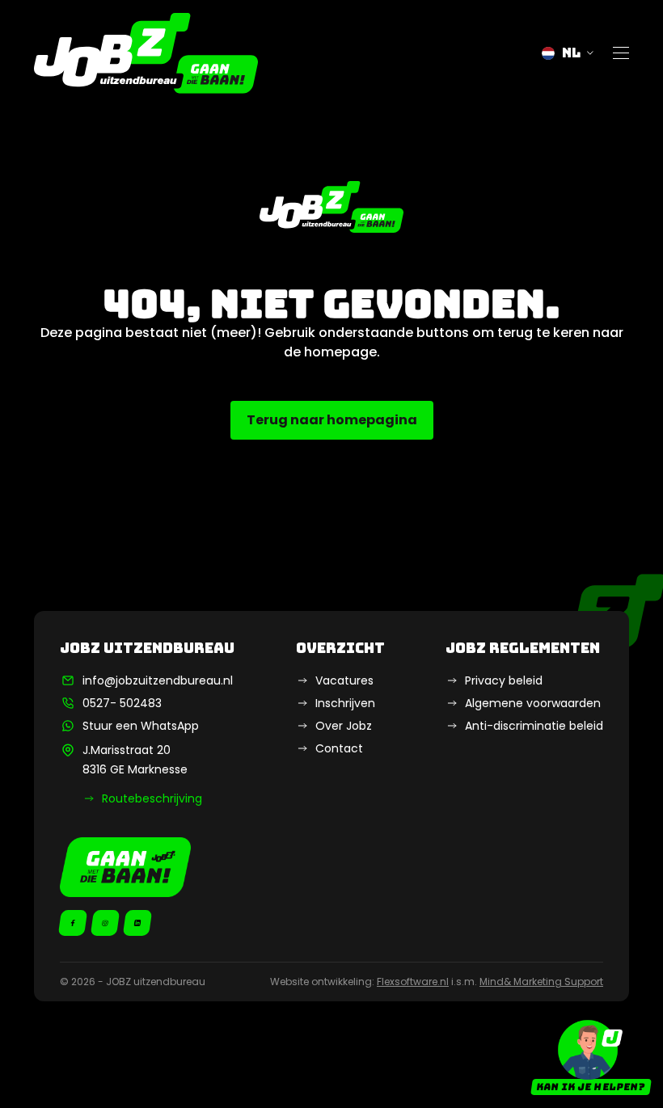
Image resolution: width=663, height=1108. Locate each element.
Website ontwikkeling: (359, 981)
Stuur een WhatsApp (140, 726)
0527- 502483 (122, 703)
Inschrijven (345, 703)
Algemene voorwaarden (533, 703)
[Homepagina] (146, 53)
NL (571, 52)
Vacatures (344, 680)
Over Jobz (343, 726)
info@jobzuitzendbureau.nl (157, 680)
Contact (339, 748)
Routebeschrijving (152, 798)
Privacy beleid (504, 680)
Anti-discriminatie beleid (534, 726)
